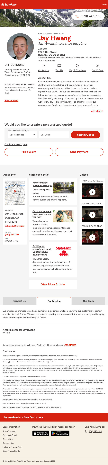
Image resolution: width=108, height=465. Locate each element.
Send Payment (79, 152)
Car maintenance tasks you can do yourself (41, 214)
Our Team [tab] (88, 301)
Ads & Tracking (9, 431)
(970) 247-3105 (12, 235)
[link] (9, 4)
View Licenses (11, 100)
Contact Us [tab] (19, 301)
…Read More (97, 111)
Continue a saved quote (15, 144)
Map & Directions (15, 226)
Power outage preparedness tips (42, 184)
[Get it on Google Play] (60, 433)
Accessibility (8, 439)
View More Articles (53, 284)
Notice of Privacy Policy (12, 447)
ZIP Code (45, 135)
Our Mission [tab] (54, 301)
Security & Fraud (10, 435)
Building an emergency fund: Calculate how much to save (41, 250)
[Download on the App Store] (40, 433)
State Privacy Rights (11, 451)
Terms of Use (8, 443)
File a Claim (29, 152)
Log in (104, 4)
